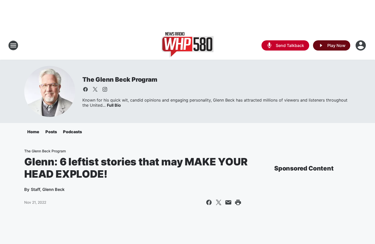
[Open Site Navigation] (13, 45)
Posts (51, 131)
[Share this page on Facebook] (208, 202)
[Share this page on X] (218, 202)
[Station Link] (187, 45)
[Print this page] (238, 202)
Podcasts (72, 131)
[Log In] (361, 45)
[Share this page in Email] (228, 202)
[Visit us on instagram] (105, 89)
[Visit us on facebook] (85, 89)
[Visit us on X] (95, 89)
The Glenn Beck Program (119, 79)
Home (33, 131)
